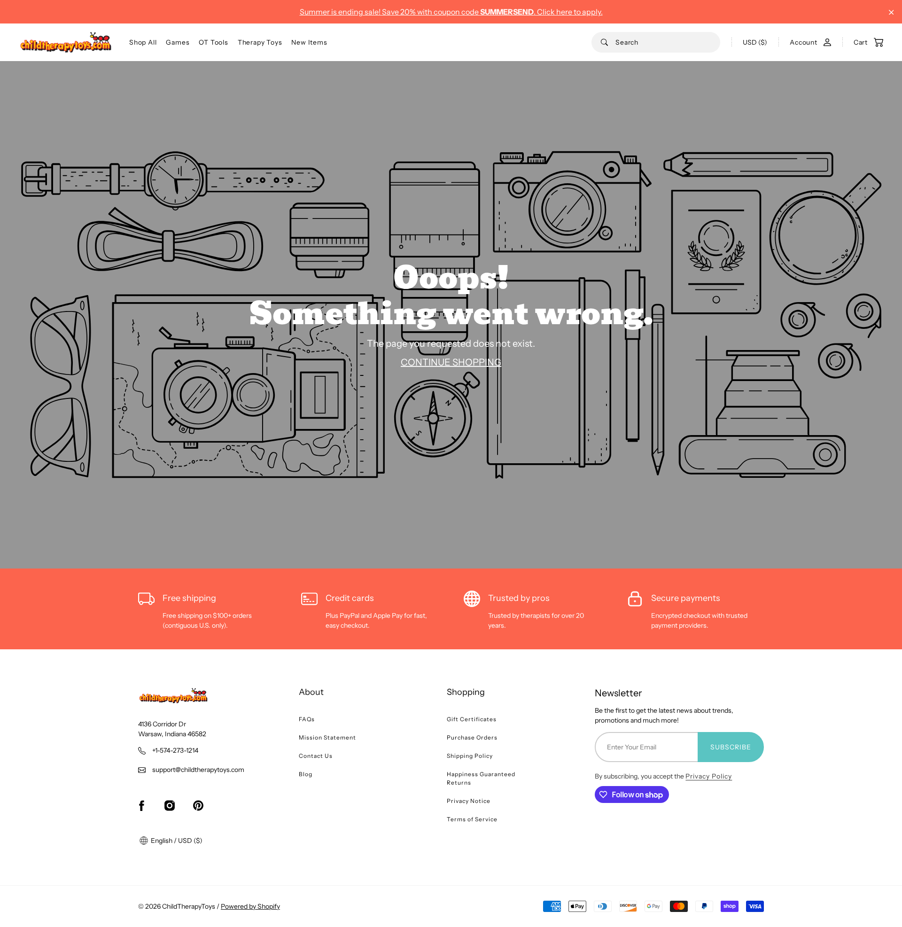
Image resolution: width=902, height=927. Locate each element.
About (311, 692)
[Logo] (66, 42)
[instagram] (169, 805)
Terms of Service (472, 819)
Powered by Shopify (250, 906)
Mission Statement (327, 737)
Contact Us (316, 755)
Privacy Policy (708, 776)
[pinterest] (198, 805)
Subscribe (730, 747)
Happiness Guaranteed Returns (481, 778)
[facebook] (141, 805)
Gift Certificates (472, 719)
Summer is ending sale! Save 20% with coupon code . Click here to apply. (451, 11)
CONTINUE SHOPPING (451, 362)
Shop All (142, 42)
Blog (305, 774)
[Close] (891, 12)
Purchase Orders (472, 737)
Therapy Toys (260, 42)
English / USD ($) (175, 840)
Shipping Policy (470, 755)
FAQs (307, 719)
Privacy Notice (468, 800)
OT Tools (213, 42)
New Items (309, 42)
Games (177, 42)
